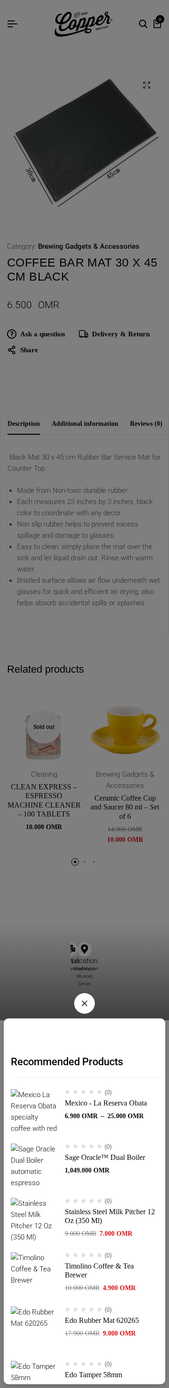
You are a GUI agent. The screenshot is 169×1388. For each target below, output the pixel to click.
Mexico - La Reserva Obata (106, 1103)
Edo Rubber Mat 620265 (102, 1320)
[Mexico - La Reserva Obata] (34, 1112)
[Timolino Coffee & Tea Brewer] (34, 1275)
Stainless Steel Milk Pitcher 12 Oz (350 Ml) (110, 1216)
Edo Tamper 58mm (93, 1375)
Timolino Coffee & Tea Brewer (99, 1270)
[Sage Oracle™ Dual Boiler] (34, 1166)
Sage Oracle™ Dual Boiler (105, 1157)
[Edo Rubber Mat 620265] (34, 1329)
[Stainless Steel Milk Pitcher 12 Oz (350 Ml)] (34, 1221)
